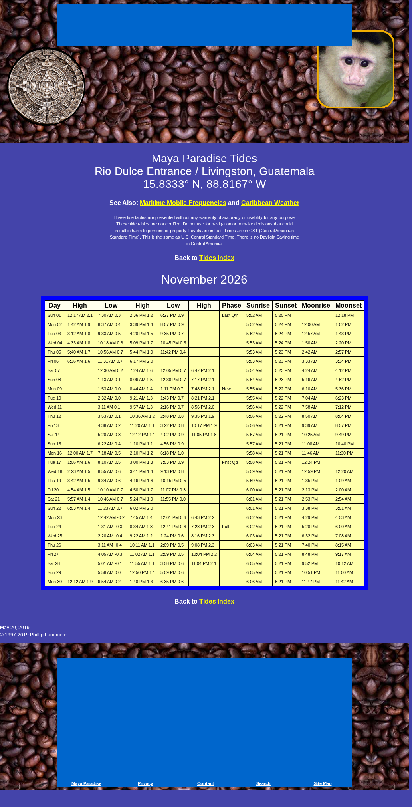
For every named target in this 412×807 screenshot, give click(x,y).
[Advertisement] (205, 23)
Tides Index (216, 257)
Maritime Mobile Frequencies (183, 202)
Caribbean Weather (270, 202)
